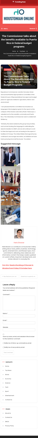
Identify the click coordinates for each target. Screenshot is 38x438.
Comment (6, 294)
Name (5, 313)
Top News (7, 69)
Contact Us (8, 400)
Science (7, 383)
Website (5, 327)
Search (32, 29)
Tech (6, 387)
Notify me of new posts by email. (14, 347)
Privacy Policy (9, 426)
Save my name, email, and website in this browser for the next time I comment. (18, 338)
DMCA (7, 421)
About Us (8, 413)
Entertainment (9, 395)
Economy (8, 379)
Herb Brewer (16, 73)
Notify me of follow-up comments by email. (18, 343)
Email (5, 320)
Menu (6, 29)
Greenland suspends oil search (29, 276)
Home (7, 366)
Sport (7, 391)
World (7, 374)
